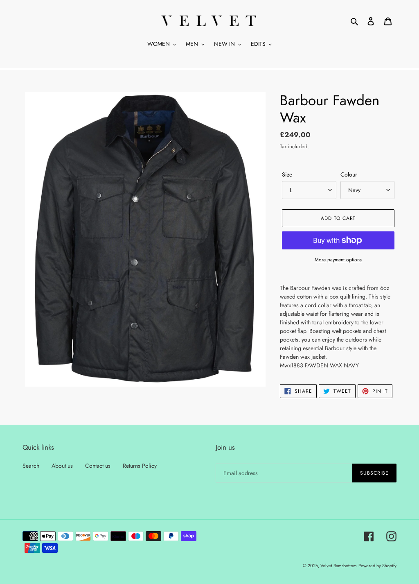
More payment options (338, 259)
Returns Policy (140, 466)
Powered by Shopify (377, 565)
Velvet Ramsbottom (338, 565)
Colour (348, 174)
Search (31, 466)
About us (62, 466)
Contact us (97, 466)
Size (287, 174)
